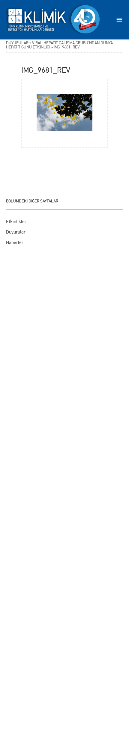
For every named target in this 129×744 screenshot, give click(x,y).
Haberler (14, 242)
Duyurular (16, 232)
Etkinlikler (16, 221)
